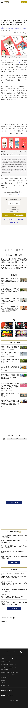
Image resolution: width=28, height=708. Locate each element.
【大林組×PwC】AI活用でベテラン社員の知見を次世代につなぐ (14, 557)
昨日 (10, 439)
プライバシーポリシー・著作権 (8, 675)
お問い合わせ (4, 683)
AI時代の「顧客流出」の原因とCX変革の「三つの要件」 (14, 552)
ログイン (18, 1)
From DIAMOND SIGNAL (20, 28)
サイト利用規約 (4, 669)
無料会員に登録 (14, 203)
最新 (4, 439)
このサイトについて (5, 661)
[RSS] (21, 652)
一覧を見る (14, 562)
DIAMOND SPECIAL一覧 (8, 618)
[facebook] (14, 652)
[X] (7, 652)
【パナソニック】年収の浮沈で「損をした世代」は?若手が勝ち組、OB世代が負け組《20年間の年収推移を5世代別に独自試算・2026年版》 (14, 260)
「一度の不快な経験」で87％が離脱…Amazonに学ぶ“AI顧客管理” (14, 541)
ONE (20, 62)
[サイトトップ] (6, 2)
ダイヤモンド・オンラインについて (10, 658)
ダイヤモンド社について (7, 695)
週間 (17, 439)
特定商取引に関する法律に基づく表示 (9, 672)
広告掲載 (3, 680)
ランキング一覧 (14, 503)
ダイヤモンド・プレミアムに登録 (14, 215)
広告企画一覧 (4, 621)
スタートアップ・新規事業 (7, 28)
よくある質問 (4, 677)
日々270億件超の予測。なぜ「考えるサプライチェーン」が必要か (14, 546)
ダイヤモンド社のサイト (7, 690)
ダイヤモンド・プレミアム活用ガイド (9, 667)
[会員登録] (24, 2)
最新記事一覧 (14, 608)
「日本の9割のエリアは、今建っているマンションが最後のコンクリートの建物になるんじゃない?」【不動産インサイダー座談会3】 (14, 267)
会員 (24, 439)
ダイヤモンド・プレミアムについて (9, 664)
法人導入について (5, 685)
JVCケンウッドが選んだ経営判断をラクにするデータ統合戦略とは (14, 536)
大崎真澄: (5, 27)
